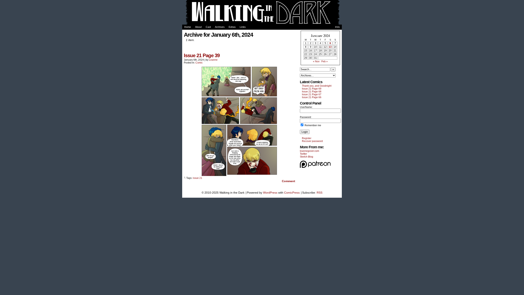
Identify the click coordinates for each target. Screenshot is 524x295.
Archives (220, 27)
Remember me (312, 125)
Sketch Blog (306, 156)
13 (330, 46)
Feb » (324, 61)
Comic (199, 62)
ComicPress (292, 192)
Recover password (312, 141)
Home (187, 27)
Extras (232, 27)
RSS (337, 27)
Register (306, 138)
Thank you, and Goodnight (316, 85)
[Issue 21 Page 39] (239, 175)
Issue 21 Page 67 (311, 94)
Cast (208, 27)
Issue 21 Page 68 (311, 91)
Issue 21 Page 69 (311, 88)
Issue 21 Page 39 (202, 55)
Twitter (303, 153)
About (198, 27)
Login (305, 131)
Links (243, 27)
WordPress (270, 192)
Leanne (213, 59)
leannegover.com (309, 151)
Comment (288, 181)
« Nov (316, 61)
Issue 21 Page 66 (311, 97)
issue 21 (197, 178)
